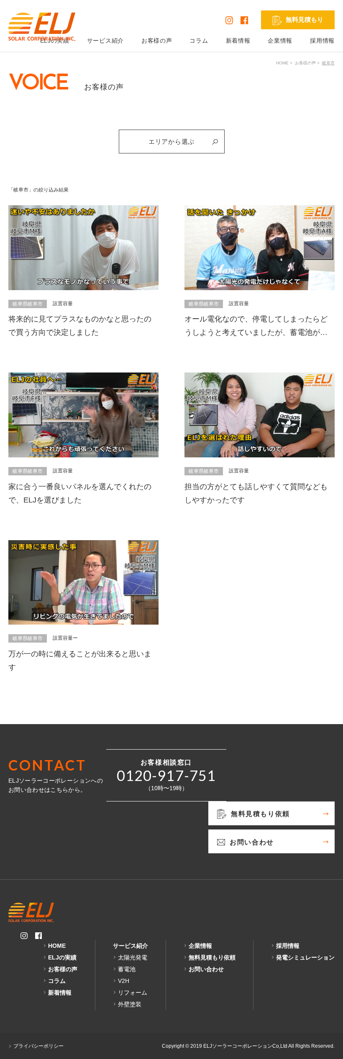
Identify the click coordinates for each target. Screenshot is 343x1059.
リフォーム (132, 992)
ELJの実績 (62, 957)
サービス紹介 (105, 40)
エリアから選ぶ (171, 141)
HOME (282, 63)
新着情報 (238, 40)
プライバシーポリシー (38, 1046)
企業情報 (280, 40)
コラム (198, 40)
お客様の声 (156, 40)
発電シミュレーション (305, 957)
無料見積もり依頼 (212, 957)
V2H (123, 980)
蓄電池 (127, 969)
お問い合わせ (206, 969)
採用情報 (322, 40)
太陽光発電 (132, 957)
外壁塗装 (129, 1004)
